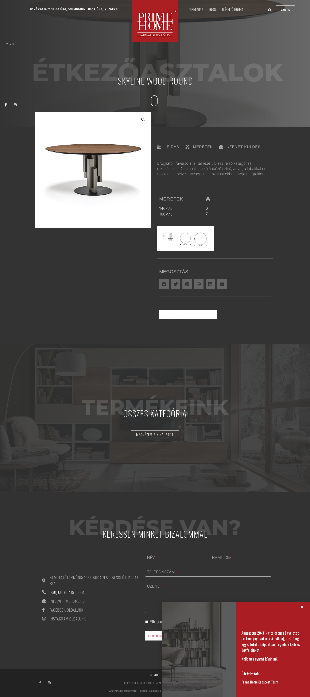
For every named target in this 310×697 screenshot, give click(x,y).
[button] (143, 119)
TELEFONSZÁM (162, 572)
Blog (212, 9)
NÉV (152, 558)
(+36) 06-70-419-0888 (67, 592)
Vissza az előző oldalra (188, 314)
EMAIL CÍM (223, 558)
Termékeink (196, 9)
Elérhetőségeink (232, 9)
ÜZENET (156, 586)
